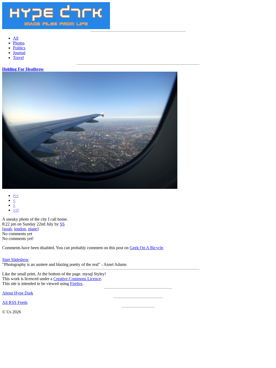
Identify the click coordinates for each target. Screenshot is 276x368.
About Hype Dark (17, 293)
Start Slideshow (15, 259)
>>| (16, 210)
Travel (18, 57)
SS (62, 224)
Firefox (76, 283)
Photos (19, 43)
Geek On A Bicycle (146, 247)
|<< (16, 195)
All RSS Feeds (14, 302)
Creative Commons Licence (77, 278)
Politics (19, 48)
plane (32, 229)
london (20, 229)
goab (8, 229)
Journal (19, 52)
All (15, 38)
